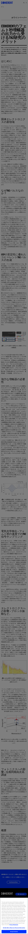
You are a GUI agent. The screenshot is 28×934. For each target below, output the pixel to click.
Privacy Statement (13, 924)
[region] (14, 916)
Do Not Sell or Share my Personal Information (14, 927)
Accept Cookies (14, 931)
